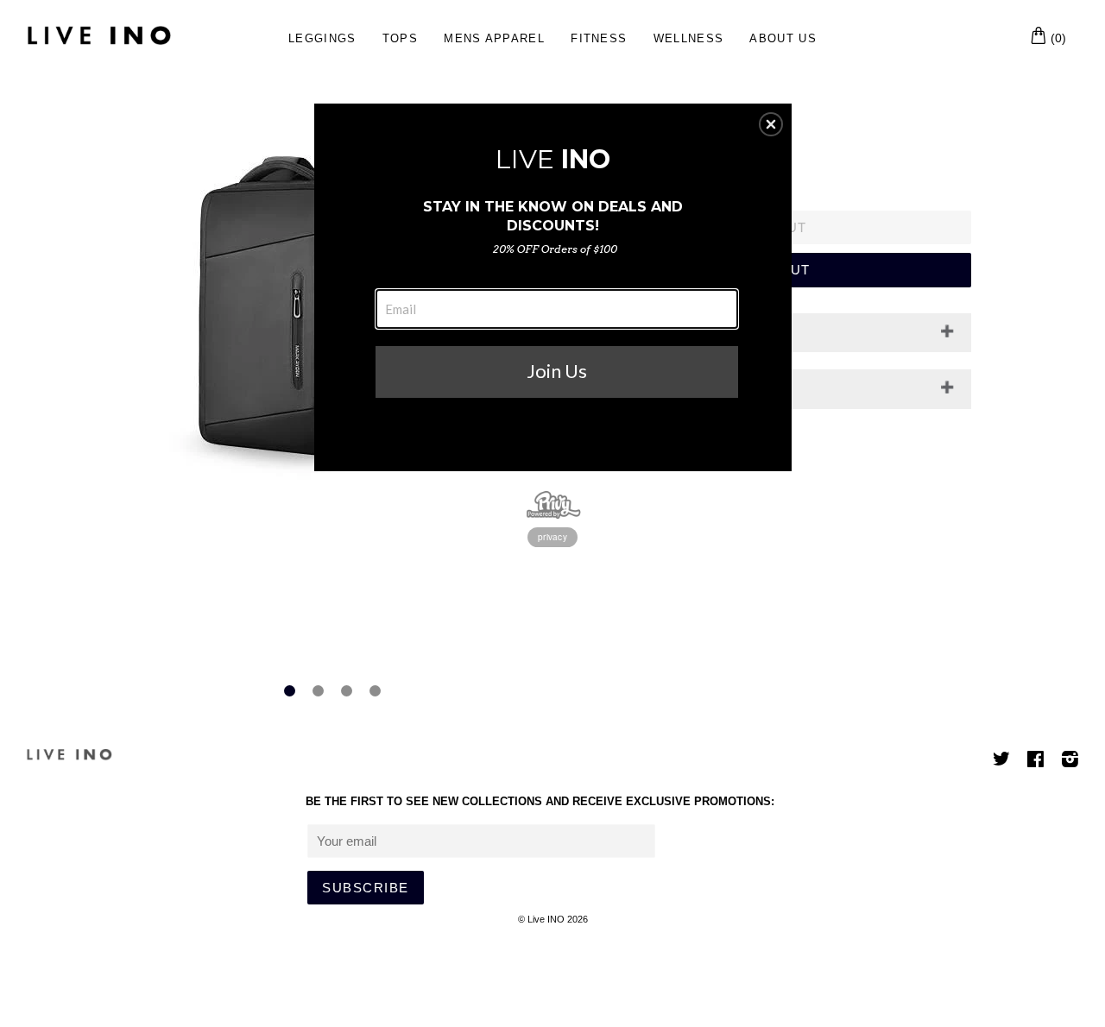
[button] (771, 124)
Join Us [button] (557, 370)
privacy (552, 537)
